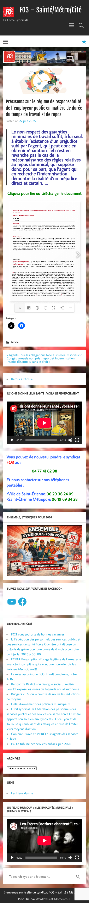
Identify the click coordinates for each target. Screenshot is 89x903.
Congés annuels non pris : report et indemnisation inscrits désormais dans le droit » (41, 360)
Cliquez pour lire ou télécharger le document (44, 193)
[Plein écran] (77, 440)
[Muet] (70, 440)
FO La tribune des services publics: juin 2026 (41, 744)
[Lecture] (12, 440)
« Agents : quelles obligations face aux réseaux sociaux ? (44, 355)
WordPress (43, 899)
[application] (44, 423)
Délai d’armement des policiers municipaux (40, 704)
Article (15, 342)
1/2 (19, 307)
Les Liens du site (22, 793)
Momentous (62, 899)
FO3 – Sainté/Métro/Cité (50, 10)
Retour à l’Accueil (22, 379)
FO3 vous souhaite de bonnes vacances (37, 634)
